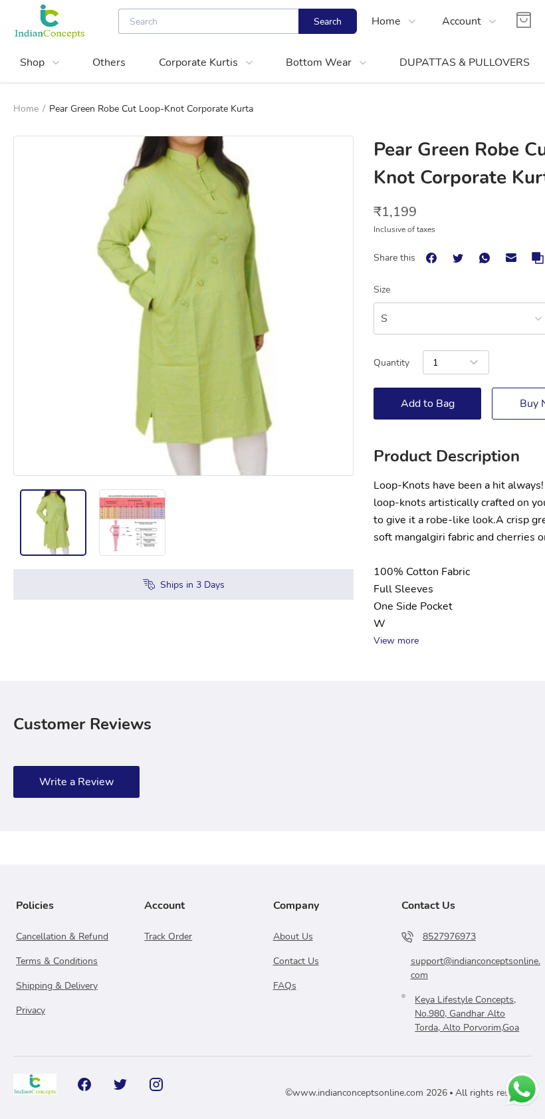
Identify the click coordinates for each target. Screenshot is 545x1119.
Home (26, 108)
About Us (293, 936)
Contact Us (296, 961)
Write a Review (76, 782)
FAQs (284, 985)
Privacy (30, 1010)
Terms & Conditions (57, 961)
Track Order (168, 936)
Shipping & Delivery (57, 985)
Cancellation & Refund (62, 936)
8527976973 (449, 936)
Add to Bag (428, 403)
